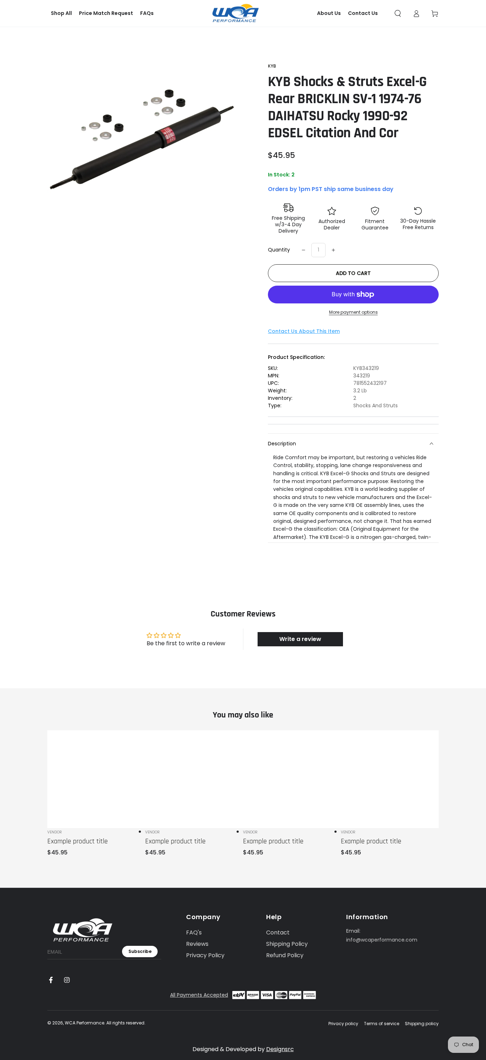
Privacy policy (343, 1024)
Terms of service (381, 1024)
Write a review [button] (300, 639)
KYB (272, 66)
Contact (278, 932)
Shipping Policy (287, 944)
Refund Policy (284, 955)
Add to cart (353, 273)
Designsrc (280, 1049)
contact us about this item (304, 331)
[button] (398, 13)
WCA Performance (84, 1023)
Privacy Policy (205, 955)
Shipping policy (422, 1024)
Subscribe (140, 951)
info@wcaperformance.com (381, 939)
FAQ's (194, 932)
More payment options (353, 312)
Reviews (197, 944)
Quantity (279, 249)
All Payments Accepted (199, 994)
